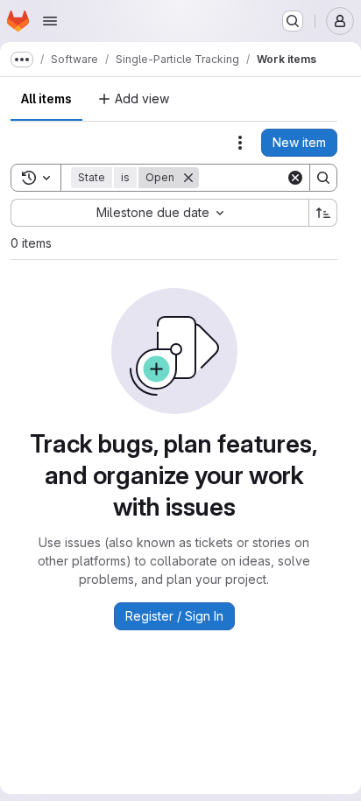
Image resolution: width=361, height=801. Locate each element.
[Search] (323, 178)
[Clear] (295, 177)
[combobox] (159, 213)
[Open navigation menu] (50, 21)
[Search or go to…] (292, 21)
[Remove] (188, 177)
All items (46, 98)
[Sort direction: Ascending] (323, 213)
